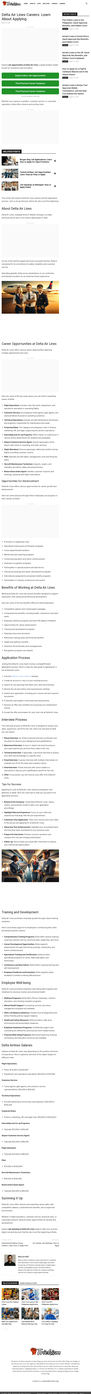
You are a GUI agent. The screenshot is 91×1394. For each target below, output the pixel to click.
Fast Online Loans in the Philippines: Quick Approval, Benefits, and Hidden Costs (74, 23)
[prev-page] (3, 1328)
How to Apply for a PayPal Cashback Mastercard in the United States (75, 72)
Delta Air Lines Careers (21, 676)
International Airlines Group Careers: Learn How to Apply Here (15, 1244)
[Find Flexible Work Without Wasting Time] (30, 1314)
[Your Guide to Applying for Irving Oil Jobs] (50, 1314)
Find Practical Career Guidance (30, 83)
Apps (39, 3)
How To (32, 3)
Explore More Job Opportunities (30, 75)
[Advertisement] (30, 44)
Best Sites (46, 3)
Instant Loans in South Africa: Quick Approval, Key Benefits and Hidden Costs (75, 39)
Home (26, 3)
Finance (54, 3)
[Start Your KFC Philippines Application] (50, 1294)
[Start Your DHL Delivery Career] (10, 1294)
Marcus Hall (23, 1256)
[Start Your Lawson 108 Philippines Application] (30, 1294)
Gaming (62, 3)
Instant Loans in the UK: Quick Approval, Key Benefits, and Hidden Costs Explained (75, 55)
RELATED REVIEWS (10, 1283)
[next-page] (6, 1328)
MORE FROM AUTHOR (28, 1283)
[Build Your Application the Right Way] (10, 1314)
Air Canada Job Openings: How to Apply (46, 1244)
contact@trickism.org (50, 1381)
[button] (86, 3)
